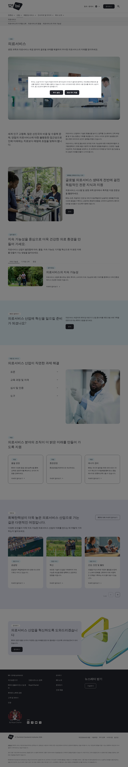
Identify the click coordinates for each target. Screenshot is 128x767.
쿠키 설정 (56, 92)
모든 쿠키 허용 (72, 92)
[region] (65, 87)
